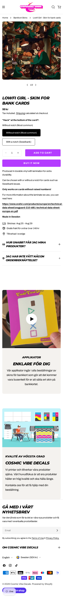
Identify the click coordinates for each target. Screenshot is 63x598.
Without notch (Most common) (21, 133)
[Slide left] (27, 84)
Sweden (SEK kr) (29, 557)
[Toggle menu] (3, 7)
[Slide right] (35, 84)
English (6, 557)
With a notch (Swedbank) (18, 142)
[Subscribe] (57, 530)
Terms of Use (38, 538)
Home (5, 18)
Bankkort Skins (20, 18)
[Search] (53, 7)
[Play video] (31, 319)
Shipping (20, 113)
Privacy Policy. (52, 538)
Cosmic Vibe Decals (20, 584)
